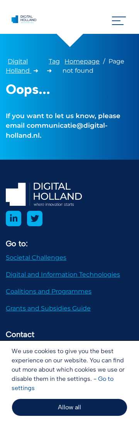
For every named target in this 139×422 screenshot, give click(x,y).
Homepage (82, 61)
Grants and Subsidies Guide (48, 308)
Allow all (69, 407)
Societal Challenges (36, 257)
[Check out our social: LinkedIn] (13, 218)
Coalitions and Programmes (49, 291)
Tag (54, 61)
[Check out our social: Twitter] (34, 218)
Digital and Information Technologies (63, 274)
